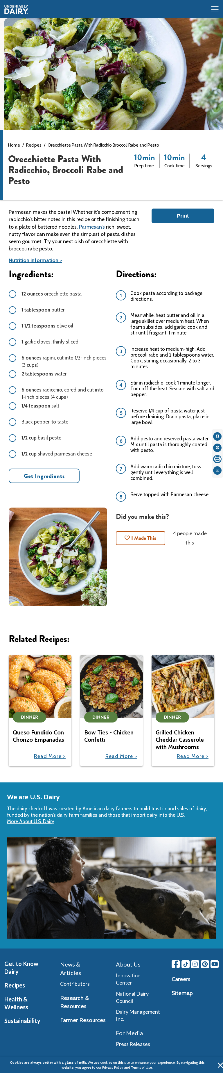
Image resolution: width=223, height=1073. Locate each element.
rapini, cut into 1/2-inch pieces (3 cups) (64, 361)
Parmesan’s (92, 227)
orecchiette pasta (51, 294)
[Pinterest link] (205, 964)
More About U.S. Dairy (30, 821)
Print (183, 216)
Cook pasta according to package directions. (166, 296)
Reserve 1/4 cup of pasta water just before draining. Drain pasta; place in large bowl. (170, 416)
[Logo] (16, 9)
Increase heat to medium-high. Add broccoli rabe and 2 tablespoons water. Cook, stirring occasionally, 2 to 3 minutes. (172, 357)
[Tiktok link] (185, 964)
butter (42, 310)
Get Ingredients (44, 476)
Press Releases (133, 1044)
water (43, 374)
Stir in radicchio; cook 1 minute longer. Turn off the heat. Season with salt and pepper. (172, 388)
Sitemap (182, 993)
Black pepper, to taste (44, 422)
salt (40, 406)
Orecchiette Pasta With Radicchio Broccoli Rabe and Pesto (103, 145)
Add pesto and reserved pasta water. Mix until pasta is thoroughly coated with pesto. (169, 444)
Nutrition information (33, 260)
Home (14, 145)
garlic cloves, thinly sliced (49, 342)
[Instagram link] (195, 964)
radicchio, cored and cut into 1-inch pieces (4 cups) (62, 393)
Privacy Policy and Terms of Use (127, 1067)
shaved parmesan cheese (56, 454)
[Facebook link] (176, 964)
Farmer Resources (83, 1020)
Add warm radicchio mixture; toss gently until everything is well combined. (165, 472)
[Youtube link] (215, 964)
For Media (129, 1032)
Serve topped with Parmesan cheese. (169, 494)
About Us (128, 964)
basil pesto (41, 438)
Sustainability (22, 1020)
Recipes (34, 145)
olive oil (47, 326)
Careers (181, 979)
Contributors (75, 984)
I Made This (143, 538)
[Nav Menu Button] (215, 9)
